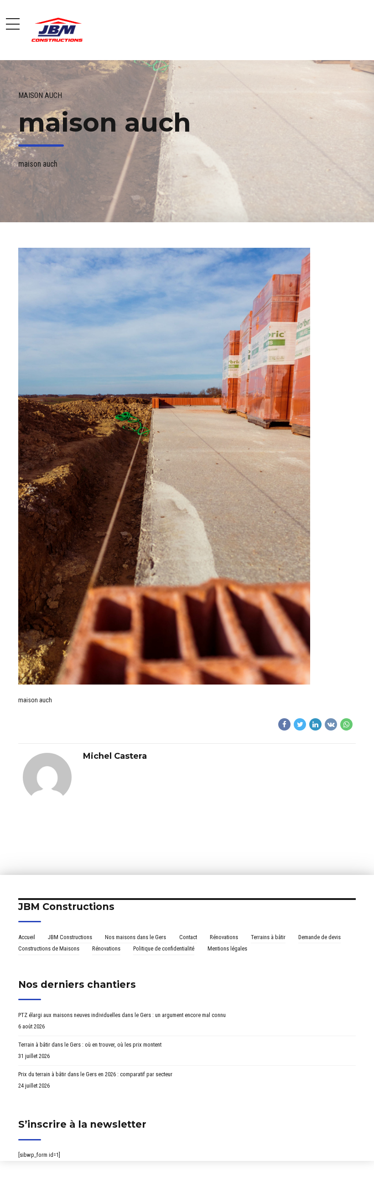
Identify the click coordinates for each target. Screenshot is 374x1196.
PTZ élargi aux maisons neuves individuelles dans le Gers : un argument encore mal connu (122, 1015)
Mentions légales (227, 948)
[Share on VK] (331, 724)
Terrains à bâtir (268, 937)
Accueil (26, 937)
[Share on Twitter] (300, 724)
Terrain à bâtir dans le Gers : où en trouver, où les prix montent (89, 1044)
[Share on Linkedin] (315, 724)
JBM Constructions (70, 937)
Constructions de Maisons (48, 948)
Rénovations (224, 937)
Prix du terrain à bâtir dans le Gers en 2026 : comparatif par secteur (95, 1074)
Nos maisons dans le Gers (135, 937)
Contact (188, 937)
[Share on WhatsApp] (346, 724)
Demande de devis (319, 937)
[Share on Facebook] (284, 724)
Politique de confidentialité (163, 948)
